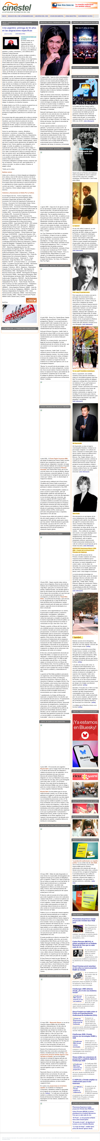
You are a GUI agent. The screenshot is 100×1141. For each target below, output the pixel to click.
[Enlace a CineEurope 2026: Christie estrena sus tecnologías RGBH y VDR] (78, 1044)
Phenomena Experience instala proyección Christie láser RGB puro (84, 920)
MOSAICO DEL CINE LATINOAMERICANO (20, 16)
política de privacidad (74, 1137)
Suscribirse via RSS (85, 16)
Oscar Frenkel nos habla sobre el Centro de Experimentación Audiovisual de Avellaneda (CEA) (85, 1013)
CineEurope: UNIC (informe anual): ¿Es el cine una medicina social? (84, 990)
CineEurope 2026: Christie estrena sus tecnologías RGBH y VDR (85, 1036)
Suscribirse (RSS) (6, 1139)
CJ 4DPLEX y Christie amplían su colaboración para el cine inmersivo (85, 1081)
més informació (89, 121)
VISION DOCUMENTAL (56, 16)
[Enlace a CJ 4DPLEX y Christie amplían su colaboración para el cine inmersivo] (78, 1089)
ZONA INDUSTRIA (71, 16)
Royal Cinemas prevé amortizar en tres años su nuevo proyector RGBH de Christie (85, 968)
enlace (48, 1093)
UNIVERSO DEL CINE (41, 16)
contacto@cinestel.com (56, 1137)
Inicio (4, 16)
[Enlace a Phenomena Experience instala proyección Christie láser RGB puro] (78, 929)
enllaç (88, 646)
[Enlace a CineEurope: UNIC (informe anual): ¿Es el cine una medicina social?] (78, 999)
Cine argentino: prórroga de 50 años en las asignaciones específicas (19, 29)
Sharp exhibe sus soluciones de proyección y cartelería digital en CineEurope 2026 (85, 1059)
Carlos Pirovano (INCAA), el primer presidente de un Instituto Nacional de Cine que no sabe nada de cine (85, 944)
